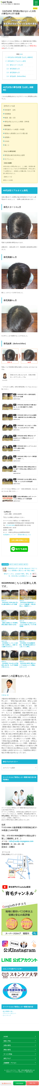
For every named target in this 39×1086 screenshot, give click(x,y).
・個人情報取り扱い (7, 1011)
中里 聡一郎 (5, 695)
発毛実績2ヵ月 (13, 69)
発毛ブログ (7, 1058)
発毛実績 (6, 564)
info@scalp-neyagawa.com (21, 841)
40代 (12, 564)
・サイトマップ (6, 1015)
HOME (6, 1036)
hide (21, 54)
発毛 (26, 564)
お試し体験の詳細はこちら (19, 540)
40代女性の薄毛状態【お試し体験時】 (20, 57)
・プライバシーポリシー (9, 1013)
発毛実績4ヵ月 (13, 72)
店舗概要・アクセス (10, 1063)
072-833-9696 (10, 525)
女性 (17, 564)
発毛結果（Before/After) (16, 76)
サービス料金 (8, 1054)
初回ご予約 (7, 1041)
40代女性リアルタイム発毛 (16, 61)
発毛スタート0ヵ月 (15, 65)
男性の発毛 (7, 1049)
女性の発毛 (7, 1045)
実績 (22, 564)
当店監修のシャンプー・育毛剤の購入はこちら (17, 534)
